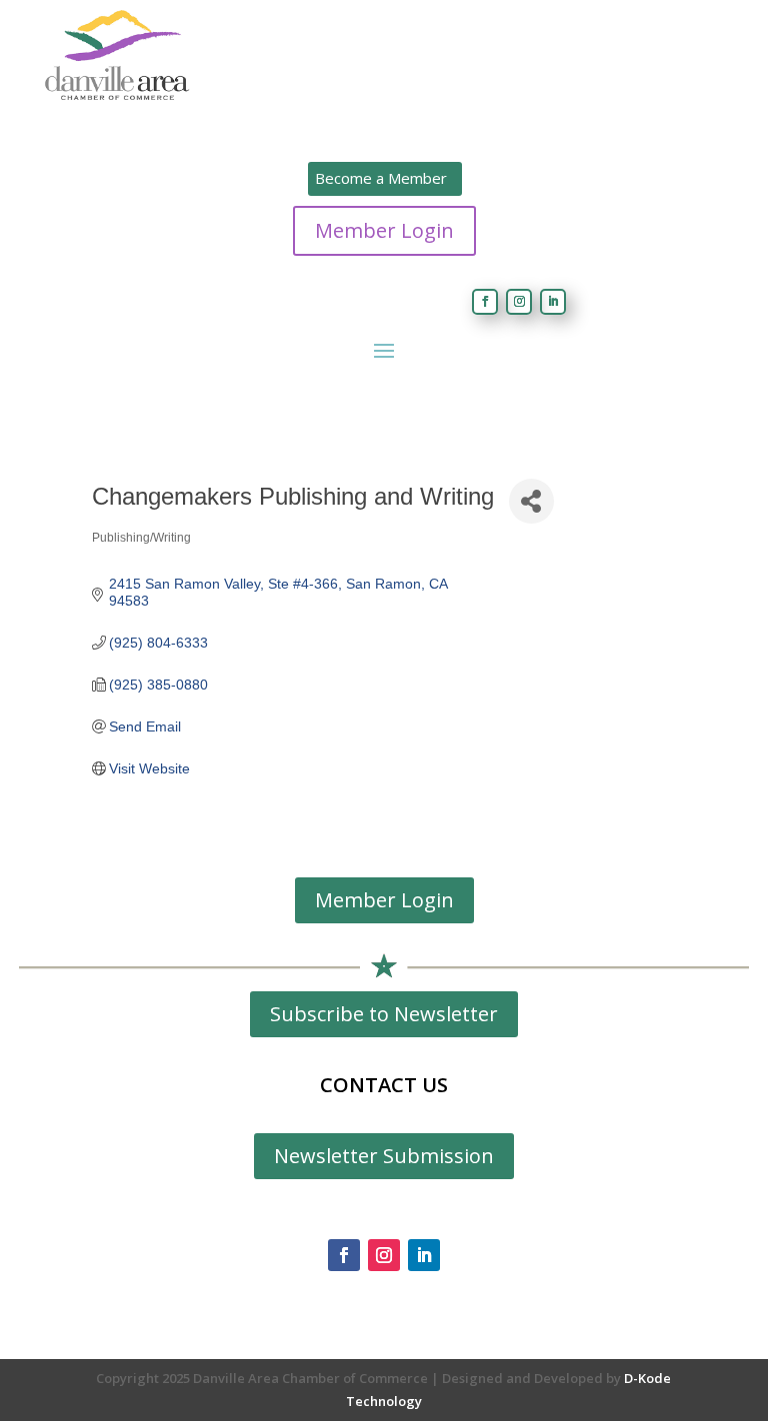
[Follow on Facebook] (485, 302)
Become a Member (381, 178)
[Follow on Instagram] (519, 302)
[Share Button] (531, 501)
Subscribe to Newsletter (384, 1013)
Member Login (384, 230)
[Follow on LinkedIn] (553, 302)
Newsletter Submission (384, 1155)
